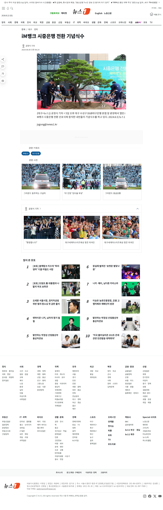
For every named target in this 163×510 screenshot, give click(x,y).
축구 (91, 428)
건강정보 (58, 440)
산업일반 (146, 371)
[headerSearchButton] (11, 8)
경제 (39, 366)
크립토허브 (54, 13)
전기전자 (146, 377)
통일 (91, 374)
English (98, 13)
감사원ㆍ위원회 (8, 377)
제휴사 (128, 417)
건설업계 (5, 434)
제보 (159, 8)
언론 (56, 437)
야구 (91, 421)
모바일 (22, 428)
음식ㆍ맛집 (59, 459)
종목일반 (93, 443)
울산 (74, 406)
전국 (74, 366)
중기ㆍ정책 (147, 383)
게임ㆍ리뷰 (24, 437)
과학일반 (23, 440)
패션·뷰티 (146, 393)
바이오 (40, 417)
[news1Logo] (12, 485)
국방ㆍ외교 (94, 371)
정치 (4, 366)
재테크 (127, 390)
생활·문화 (59, 417)
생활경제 (146, 390)
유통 (144, 387)
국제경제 (58, 390)
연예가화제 (76, 421)
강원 (74, 383)
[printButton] (2, 80)
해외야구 (93, 425)
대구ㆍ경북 (76, 399)
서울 (74, 374)
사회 (21, 366)
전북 (74, 393)
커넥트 (154, 8)
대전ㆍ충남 (76, 390)
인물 (21, 393)
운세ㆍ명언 (59, 447)
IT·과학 (23, 417)
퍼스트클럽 (147, 440)
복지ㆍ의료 (41, 421)
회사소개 (59, 472)
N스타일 (75, 440)
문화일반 (58, 434)
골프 (91, 440)
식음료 (145, 396)
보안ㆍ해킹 (24, 434)
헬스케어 (40, 428)
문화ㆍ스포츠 (112, 383)
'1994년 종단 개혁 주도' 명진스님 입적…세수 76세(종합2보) (127, 2)
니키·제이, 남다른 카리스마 (105, 283)
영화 (74, 428)
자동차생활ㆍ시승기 (62, 456)
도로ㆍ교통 (59, 450)
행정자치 (75, 371)
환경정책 (40, 390)
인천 (74, 380)
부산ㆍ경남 (76, 402)
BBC (126, 421)
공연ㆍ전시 (59, 421)
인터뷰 (74, 437)
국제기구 (58, 396)
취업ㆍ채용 (147, 402)
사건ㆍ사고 (24, 371)
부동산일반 (6, 421)
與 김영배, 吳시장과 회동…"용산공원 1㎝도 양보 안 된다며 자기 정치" (72, 2)
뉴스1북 (146, 437)
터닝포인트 (147, 434)
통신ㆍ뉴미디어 (25, 425)
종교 (56, 428)
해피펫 (64, 13)
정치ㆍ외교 (111, 371)
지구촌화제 (59, 402)
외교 (92, 366)
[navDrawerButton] (3, 8)
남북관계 (110, 387)
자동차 (145, 380)
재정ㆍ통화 (41, 374)
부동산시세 (6, 431)
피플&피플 (59, 399)
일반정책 (5, 425)
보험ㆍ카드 (129, 380)
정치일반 (5, 380)
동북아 (57, 371)
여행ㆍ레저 (59, 443)
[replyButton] (2, 66)
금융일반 (128, 371)
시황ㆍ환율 (129, 387)
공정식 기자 (30, 46)
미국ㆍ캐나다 (60, 374)
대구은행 (35, 153)
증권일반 (128, 383)
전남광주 (75, 396)
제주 (74, 409)
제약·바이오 (41, 425)
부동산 (5, 417)
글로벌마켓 (129, 425)
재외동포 (93, 377)
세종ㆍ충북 (76, 387)
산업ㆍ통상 (41, 377)
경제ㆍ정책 (41, 371)
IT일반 (22, 431)
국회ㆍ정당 (6, 374)
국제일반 (58, 406)
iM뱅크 (25, 153)
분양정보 (5, 428)
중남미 (57, 387)
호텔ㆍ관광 (147, 399)
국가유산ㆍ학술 (60, 431)
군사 (109, 374)
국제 (57, 366)
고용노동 (40, 383)
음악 (74, 431)
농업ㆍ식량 (41, 387)
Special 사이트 (149, 417)
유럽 (56, 380)
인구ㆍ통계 (41, 380)
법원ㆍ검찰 (24, 374)
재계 (144, 374)
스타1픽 (146, 428)
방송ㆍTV (76, 425)
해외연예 (75, 434)
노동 (21, 383)
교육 (21, 377)
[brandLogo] (81, 11)
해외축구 (93, 431)
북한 (109, 366)
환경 (21, 387)
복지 (21, 380)
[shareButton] (2, 59)
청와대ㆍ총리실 (8, 371)
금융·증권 (129, 366)
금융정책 (128, 374)
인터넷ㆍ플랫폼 (25, 421)
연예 (74, 417)
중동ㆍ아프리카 (60, 383)
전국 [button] (23, 29)
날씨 (21, 390)
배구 (91, 434)
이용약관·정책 (91, 472)
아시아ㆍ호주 (60, 377)
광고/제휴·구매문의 (74, 472)
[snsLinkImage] (144, 496)
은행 (126, 377)
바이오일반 (41, 431)
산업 (144, 366)
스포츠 (93, 417)
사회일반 (23, 399)
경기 (74, 377)
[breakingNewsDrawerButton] (8, 8)
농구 (91, 437)
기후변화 (58, 393)
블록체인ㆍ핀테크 (131, 393)
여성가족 (23, 396)
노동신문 (108, 13)
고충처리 (104, 472)
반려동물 (58, 453)
